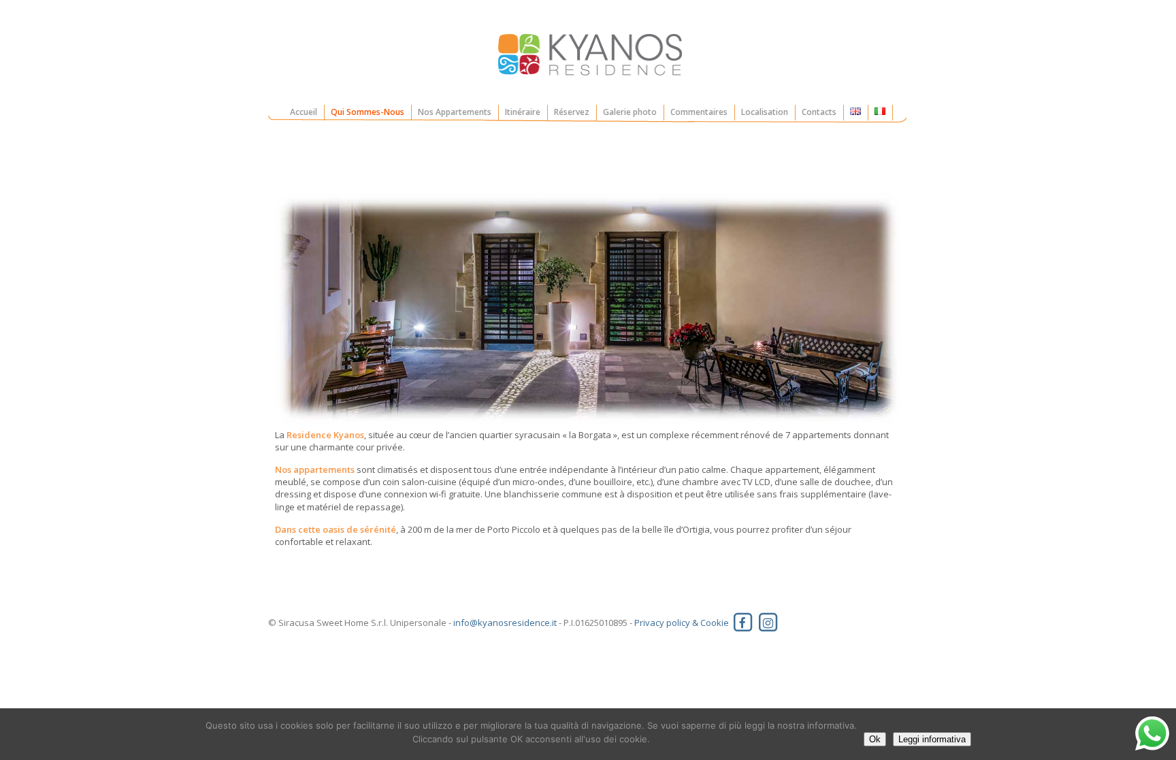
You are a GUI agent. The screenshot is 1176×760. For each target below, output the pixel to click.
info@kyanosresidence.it (505, 622)
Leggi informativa (932, 739)
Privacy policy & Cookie (681, 622)
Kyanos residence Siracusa (588, 55)
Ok (875, 739)
